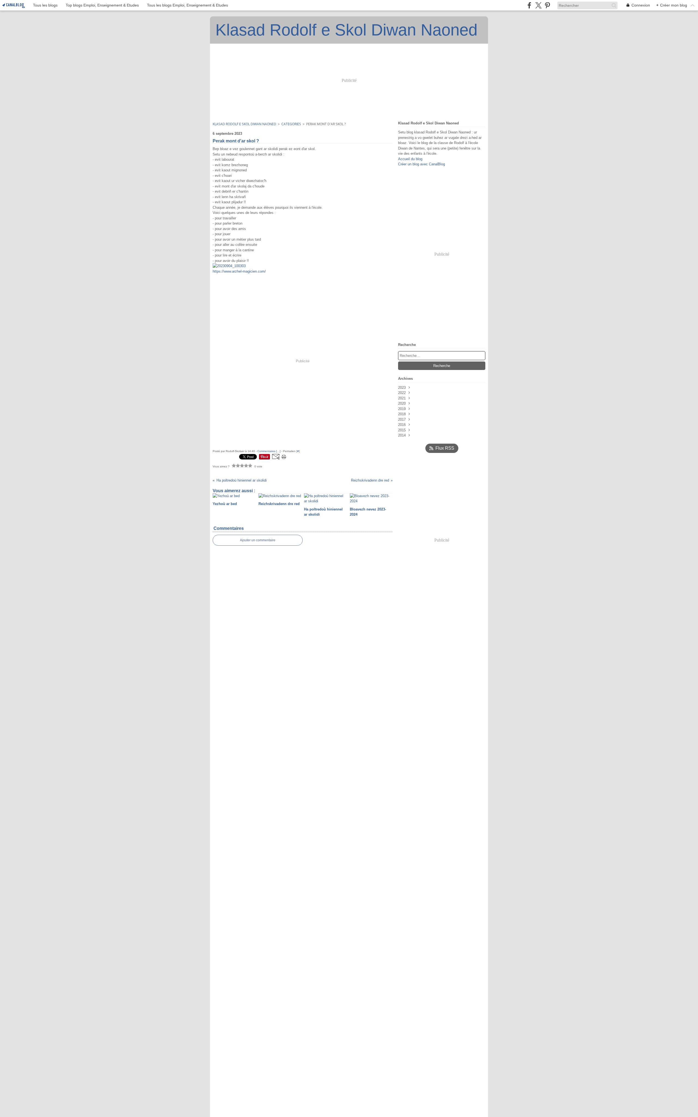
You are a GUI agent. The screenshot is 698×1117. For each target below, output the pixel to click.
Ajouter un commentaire (257, 540)
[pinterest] (547, 5)
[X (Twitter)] (538, 5)
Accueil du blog (410, 159)
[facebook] (529, 5)
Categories (291, 124)
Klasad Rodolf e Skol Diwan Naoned (244, 124)
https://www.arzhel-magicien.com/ (239, 271)
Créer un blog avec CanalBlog (421, 164)
